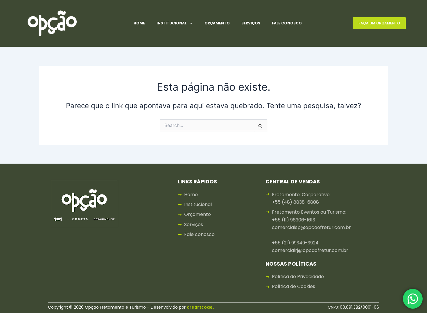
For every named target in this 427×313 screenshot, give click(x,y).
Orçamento (217, 23)
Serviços (250, 23)
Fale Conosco (287, 23)
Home (139, 23)
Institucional (171, 23)
